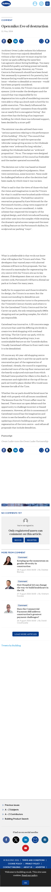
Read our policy (29, 875)
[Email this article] (21, 41)
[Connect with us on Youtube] (25, 848)
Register (32, 540)
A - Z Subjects (12, 809)
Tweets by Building (11, 645)
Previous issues (12, 805)
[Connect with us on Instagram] (44, 839)
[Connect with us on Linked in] (25, 839)
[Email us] (35, 839)
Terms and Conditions (33, 860)
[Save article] (47, 41)
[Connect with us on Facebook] (6, 839)
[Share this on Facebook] (3, 41)
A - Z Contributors (14, 814)
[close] (49, 35)
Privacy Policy (32, 863)
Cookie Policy (15, 863)
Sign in (13, 35)
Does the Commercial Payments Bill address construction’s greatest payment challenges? (29, 613)
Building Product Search (17, 818)
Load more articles (26, 634)
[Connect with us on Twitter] (15, 839)
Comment (6, 20)
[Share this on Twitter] (9, 41)
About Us (28, 867)
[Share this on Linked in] (15, 41)
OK (25, 882)
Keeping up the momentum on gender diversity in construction (32, 563)
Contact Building (11, 867)
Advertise (40, 867)
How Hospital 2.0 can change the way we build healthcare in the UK (32, 587)
